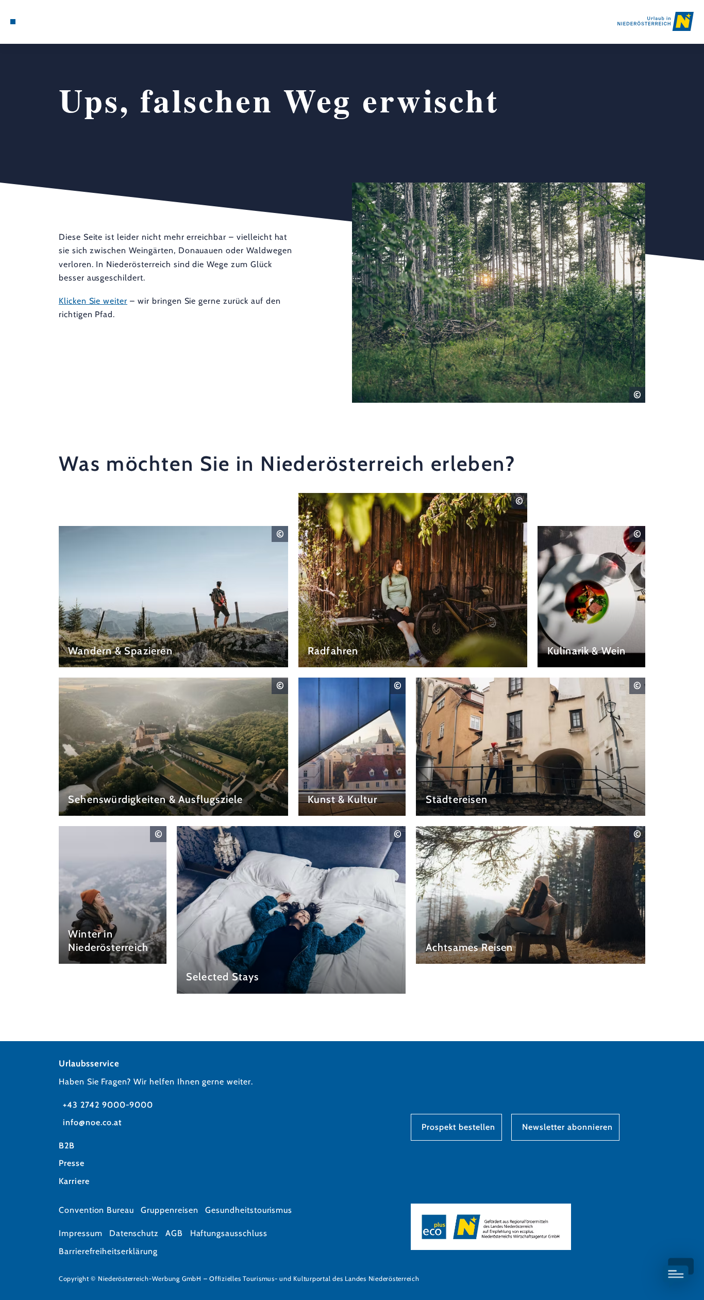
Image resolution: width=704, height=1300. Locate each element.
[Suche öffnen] (61, 21)
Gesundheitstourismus (248, 1210)
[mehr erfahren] (173, 597)
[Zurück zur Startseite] (655, 21)
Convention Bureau (96, 1210)
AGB (174, 1233)
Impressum (81, 1233)
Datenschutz (134, 1233)
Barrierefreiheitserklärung (108, 1251)
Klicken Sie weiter (93, 301)
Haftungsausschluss (228, 1233)
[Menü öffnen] (12, 21)
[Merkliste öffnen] (49, 21)
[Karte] (36, 21)
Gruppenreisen (169, 1210)
